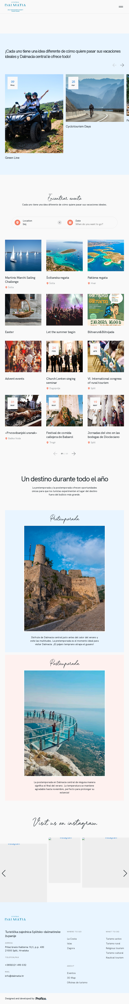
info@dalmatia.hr (14, 976)
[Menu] (121, 7)
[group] (65, 860)
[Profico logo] (41, 998)
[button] (4, 873)
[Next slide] (122, 65)
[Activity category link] (34, 117)
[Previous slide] (114, 65)
